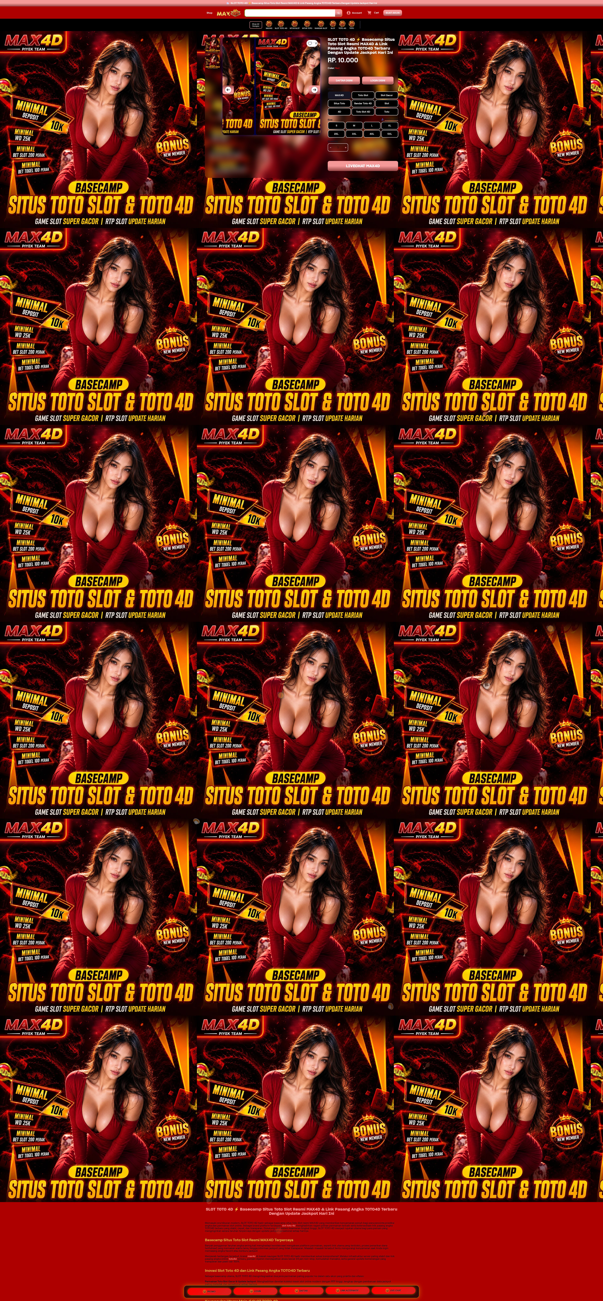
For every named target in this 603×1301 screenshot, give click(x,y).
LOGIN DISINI (377, 80)
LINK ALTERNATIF (349, 1291)
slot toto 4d (288, 1225)
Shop (209, 12)
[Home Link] (228, 13)
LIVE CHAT (395, 1291)
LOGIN (257, 1291)
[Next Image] (314, 89)
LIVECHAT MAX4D (363, 165)
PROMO (211, 1291)
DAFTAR (303, 1291)
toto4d (233, 1259)
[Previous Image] (228, 89)
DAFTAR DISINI (344, 80)
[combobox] (290, 12)
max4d (251, 1256)
